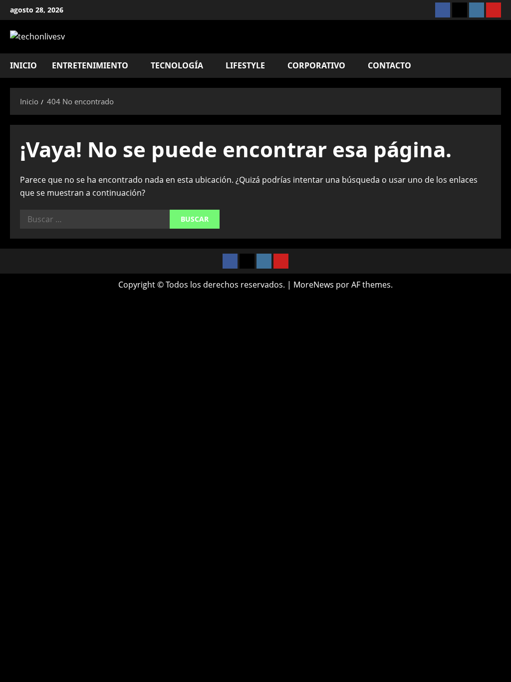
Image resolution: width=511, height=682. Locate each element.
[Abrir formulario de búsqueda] (498, 65)
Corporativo (316, 65)
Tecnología (177, 65)
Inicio (23, 65)
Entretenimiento (90, 65)
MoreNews (313, 284)
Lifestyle (245, 65)
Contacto (389, 65)
